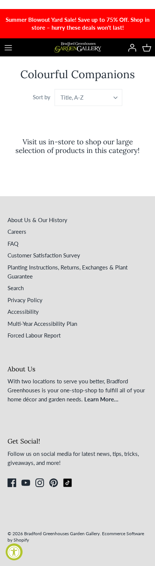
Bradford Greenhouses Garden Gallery (62, 533)
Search (16, 288)
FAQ (13, 243)
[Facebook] (12, 482)
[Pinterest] (53, 482)
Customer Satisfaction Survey (44, 255)
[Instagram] (39, 482)
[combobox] (88, 97)
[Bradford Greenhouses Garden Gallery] (77, 47)
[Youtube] (25, 482)
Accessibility (23, 311)
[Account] (130, 47)
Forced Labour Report (34, 335)
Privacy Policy (25, 300)
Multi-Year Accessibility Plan (42, 323)
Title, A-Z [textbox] (72, 97)
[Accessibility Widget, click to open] (14, 551)
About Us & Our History (37, 219)
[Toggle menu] (8, 47)
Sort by (41, 97)
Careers (17, 231)
